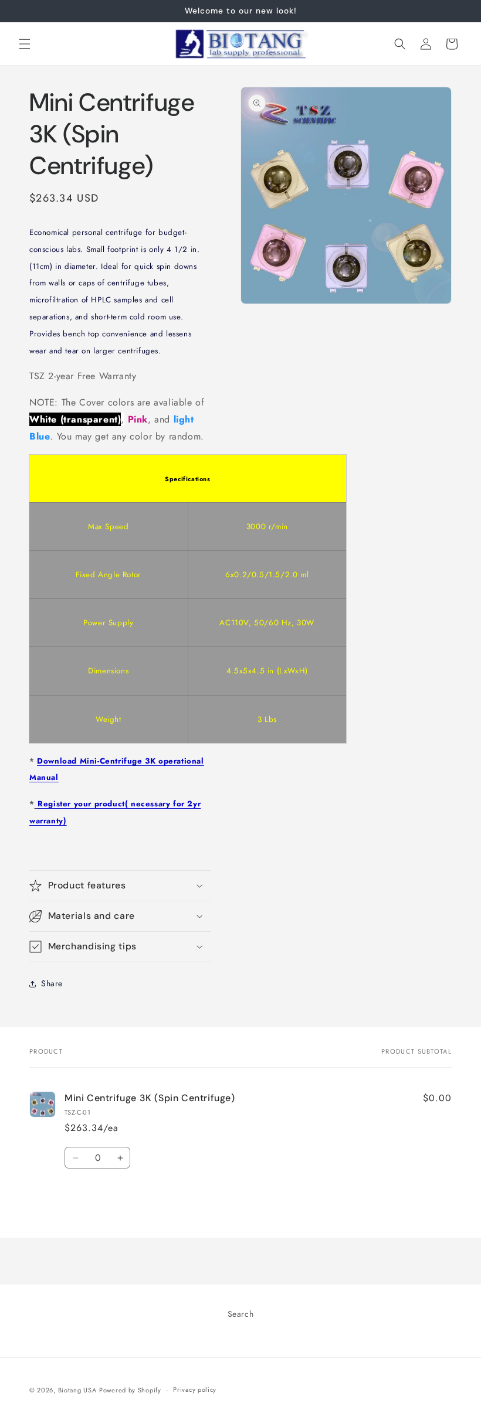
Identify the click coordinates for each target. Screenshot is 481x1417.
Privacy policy (194, 1389)
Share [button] (52, 983)
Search (241, 1314)
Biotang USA (77, 1390)
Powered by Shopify (130, 1390)
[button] (25, 44)
